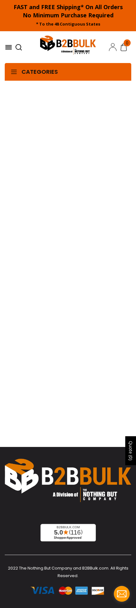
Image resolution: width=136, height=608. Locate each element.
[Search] (19, 47)
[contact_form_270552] (122, 594)
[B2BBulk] (68, 47)
